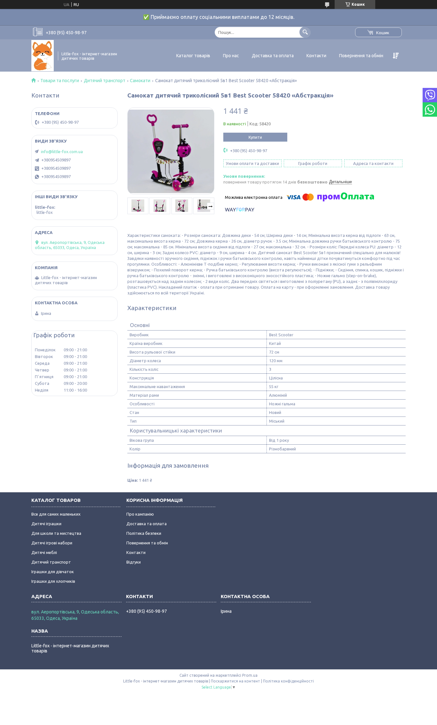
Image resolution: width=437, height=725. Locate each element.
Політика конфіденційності (288, 681)
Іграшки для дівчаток (52, 571)
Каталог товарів (193, 55)
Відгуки (133, 562)
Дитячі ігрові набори (51, 543)
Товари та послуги (59, 80)
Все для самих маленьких (56, 514)
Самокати (140, 80)
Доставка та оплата (273, 55)
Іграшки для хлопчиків (53, 581)
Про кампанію (140, 514)
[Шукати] (305, 32)
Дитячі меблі (44, 552)
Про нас (231, 55)
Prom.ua (250, 675)
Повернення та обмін (361, 55)
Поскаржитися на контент (235, 681)
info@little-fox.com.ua (62, 151)
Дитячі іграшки (46, 523)
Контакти (316, 55)
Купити (255, 137)
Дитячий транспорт (104, 80)
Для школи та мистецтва (56, 533)
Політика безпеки (143, 533)
